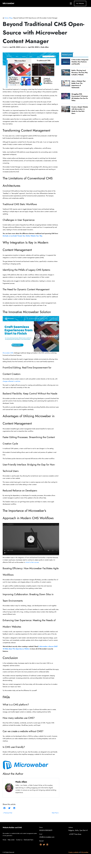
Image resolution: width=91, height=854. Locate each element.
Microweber (84, 852)
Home (6, 18)
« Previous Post (7, 813)
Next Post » (55, 813)
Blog (10, 18)
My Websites (80, 3)
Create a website (73, 852)
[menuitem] (5, 840)
